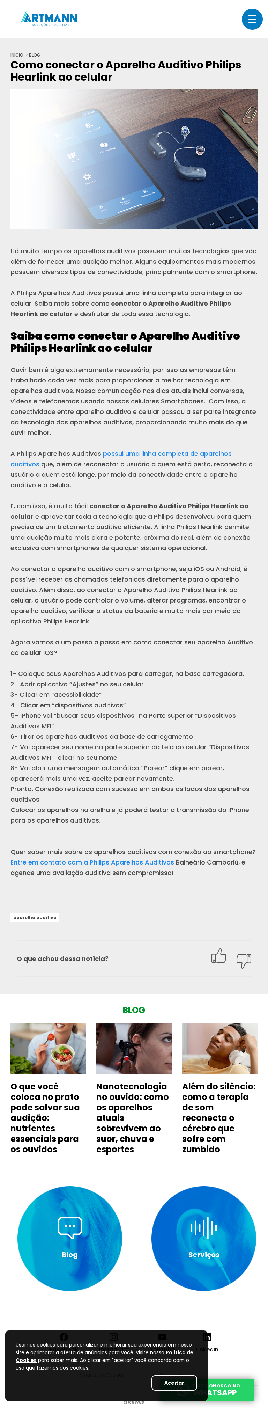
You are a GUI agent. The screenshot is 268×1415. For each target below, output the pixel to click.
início (16, 55)
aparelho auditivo (35, 917)
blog (34, 55)
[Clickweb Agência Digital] (134, 1402)
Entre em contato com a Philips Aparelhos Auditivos (92, 862)
